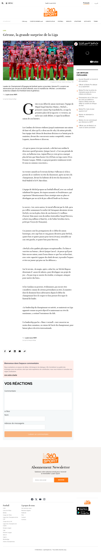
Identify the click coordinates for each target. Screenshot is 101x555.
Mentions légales (26, 510)
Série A (5, 535)
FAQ (22, 515)
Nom (6, 415)
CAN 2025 (24, 21)
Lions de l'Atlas (50, 21)
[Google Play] (83, 512)
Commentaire (10, 391)
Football (60, 21)
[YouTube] (40, 499)
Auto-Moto (87, 21)
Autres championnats (9, 541)
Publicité (23, 513)
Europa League (7, 528)
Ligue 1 (5, 537)
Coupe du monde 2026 (36, 21)
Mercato (68, 21)
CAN (4, 508)
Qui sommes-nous (26, 508)
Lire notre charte (10, 375)
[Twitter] (36, 499)
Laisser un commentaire (38, 434)
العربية (96, 3)
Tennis (96, 21)
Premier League (7, 532)
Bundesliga (6, 539)
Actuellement (6, 21)
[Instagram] (44, 499)
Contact (23, 517)
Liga (4, 30)
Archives (23, 519)
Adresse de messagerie (14, 423)
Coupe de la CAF (7, 521)
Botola (5, 513)
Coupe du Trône (7, 515)
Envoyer (61, 480)
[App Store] (82, 508)
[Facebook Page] (32, 499)
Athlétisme (77, 21)
